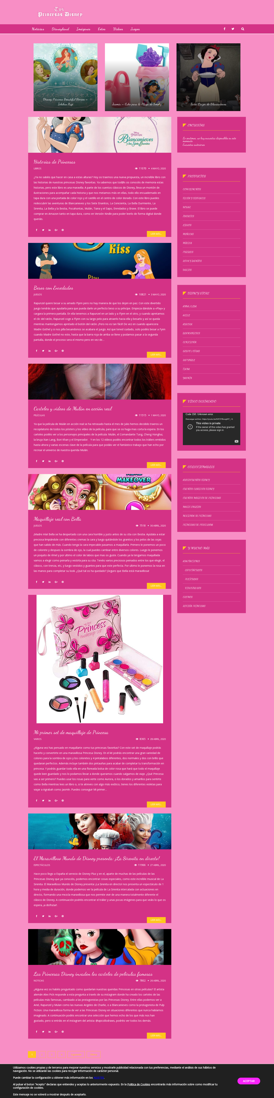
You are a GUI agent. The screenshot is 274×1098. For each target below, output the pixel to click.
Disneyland (60, 29)
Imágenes (83, 29)
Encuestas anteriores (194, 144)
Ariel (186, 315)
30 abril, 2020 (158, 525)
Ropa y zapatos (192, 261)
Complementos (192, 189)
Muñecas (188, 234)
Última (93, 1054)
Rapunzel (189, 360)
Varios (37, 739)
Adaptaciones (191, 561)
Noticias (38, 29)
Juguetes (188, 216)
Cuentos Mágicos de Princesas (202, 497)
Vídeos (118, 29)
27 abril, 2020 (158, 865)
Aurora (187, 324)
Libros (37, 168)
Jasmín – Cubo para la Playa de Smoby (137, 104)
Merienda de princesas (197, 515)
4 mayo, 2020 (158, 168)
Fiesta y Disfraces (194, 198)
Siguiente (76, 1054)
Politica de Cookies (138, 1084)
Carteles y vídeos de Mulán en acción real (73, 408)
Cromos (188, 597)
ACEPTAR (249, 1081)
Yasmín (187, 378)
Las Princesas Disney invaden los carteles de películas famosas (93, 974)
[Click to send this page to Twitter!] (43, 230)
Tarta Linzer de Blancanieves (208, 104)
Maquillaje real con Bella (57, 519)
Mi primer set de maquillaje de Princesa (71, 732)
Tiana (186, 369)
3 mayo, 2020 (158, 294)
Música (187, 243)
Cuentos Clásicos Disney (198, 488)
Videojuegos (193, 588)
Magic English (192, 506)
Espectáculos (42, 865)
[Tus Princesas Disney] (60, 12)
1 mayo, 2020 (158, 415)
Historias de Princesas (54, 162)
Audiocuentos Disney (196, 480)
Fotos (102, 29)
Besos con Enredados (53, 288)
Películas (39, 415)
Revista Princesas (194, 606)
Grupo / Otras (191, 351)
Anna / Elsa (190, 306)
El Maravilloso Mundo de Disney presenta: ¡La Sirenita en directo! (97, 858)
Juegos (135, 29)
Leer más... (156, 233)
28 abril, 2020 (158, 739)
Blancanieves (191, 333)
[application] (211, 429)
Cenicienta (189, 342)
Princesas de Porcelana (198, 524)
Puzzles (188, 252)
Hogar (187, 207)
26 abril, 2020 (158, 980)
